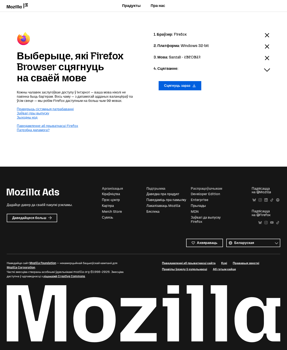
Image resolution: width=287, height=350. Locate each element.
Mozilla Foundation (42, 263)
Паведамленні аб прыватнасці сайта (189, 263)
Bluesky (254, 200)
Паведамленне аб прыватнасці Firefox (47, 126)
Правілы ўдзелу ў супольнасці (184, 269)
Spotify (277, 200)
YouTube (271, 222)
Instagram (260, 200)
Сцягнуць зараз (177, 86)
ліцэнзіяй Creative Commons (64, 276)
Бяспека (152, 212)
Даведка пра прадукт (162, 194)
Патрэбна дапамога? (33, 130)
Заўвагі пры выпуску (33, 113)
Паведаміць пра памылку (166, 200)
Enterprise (199, 200)
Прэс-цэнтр (111, 200)
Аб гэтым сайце (224, 269)
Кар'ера (108, 206)
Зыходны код (27, 117)
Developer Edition (205, 194)
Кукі (224, 263)
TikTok (271, 200)
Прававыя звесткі (246, 263)
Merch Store (112, 212)
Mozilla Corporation (21, 267)
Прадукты (131, 5)
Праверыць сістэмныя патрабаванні (45, 109)
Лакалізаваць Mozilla (163, 206)
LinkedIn (266, 200)
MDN (195, 212)
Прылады (198, 206)
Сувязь (107, 217)
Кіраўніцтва (111, 194)
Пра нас (158, 5)
